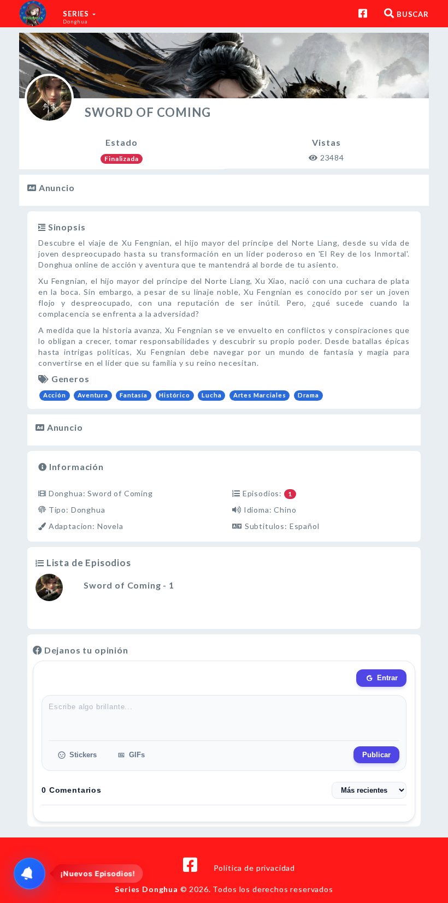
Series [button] (77, 17)
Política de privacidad (254, 867)
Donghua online (68, 264)
